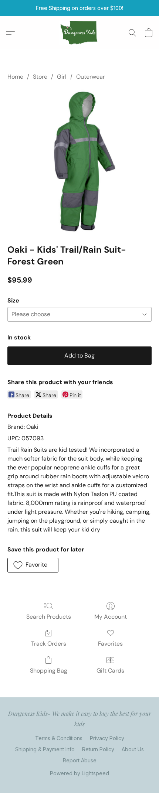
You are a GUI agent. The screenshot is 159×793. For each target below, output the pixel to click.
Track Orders (48, 643)
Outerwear (90, 77)
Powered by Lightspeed (79, 773)
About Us (133, 749)
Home (15, 77)
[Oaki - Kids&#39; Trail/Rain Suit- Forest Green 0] (79, 161)
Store (40, 77)
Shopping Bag (48, 670)
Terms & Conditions (58, 738)
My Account (110, 617)
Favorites (110, 643)
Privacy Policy (107, 738)
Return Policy (98, 749)
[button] (80, 32)
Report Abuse (80, 760)
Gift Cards (110, 670)
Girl (62, 77)
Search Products (48, 617)
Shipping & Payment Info (45, 749)
